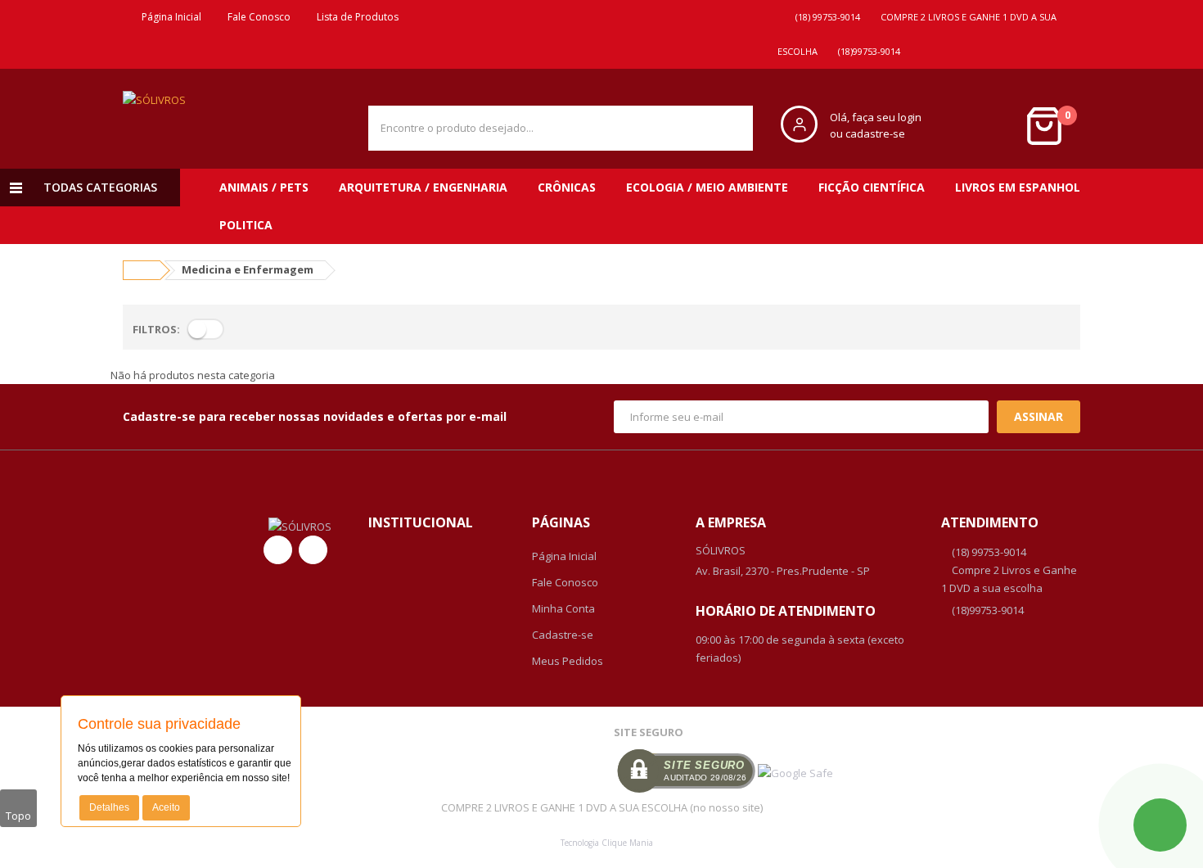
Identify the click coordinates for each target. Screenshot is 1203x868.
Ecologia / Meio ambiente (707, 187)
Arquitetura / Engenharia (423, 187)
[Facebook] (278, 550)
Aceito (166, 807)
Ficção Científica (871, 187)
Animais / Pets (264, 187)
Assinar (1038, 416)
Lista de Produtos (355, 17)
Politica (246, 225)
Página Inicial (169, 17)
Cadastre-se (562, 634)
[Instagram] (313, 550)
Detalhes (109, 807)
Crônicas (567, 187)
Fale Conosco (257, 17)
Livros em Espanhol (1017, 187)
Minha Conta (563, 608)
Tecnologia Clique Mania (607, 842)
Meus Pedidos (567, 660)
